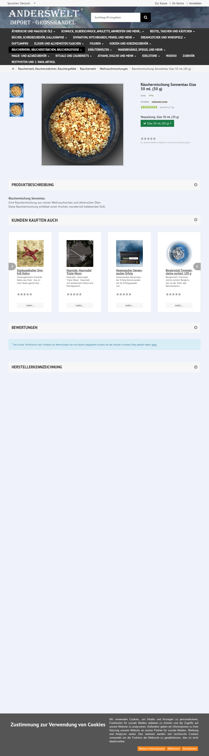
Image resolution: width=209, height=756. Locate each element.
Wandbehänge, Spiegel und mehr (140, 50)
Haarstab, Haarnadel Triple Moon (79, 272)
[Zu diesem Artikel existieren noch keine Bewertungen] (24, 295)
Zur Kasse (161, 3)
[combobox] (22, 3)
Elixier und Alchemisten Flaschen (58, 43)
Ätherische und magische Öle (32, 31)
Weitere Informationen (152, 748)
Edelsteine (150, 56)
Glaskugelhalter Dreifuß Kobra (30, 272)
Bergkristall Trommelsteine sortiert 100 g (179, 272)
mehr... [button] (30, 305)
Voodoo (171, 56)
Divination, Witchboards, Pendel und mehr (103, 37)
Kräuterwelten (99, 50)
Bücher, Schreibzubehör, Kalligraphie (38, 37)
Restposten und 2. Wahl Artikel (33, 62)
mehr (154, 344)
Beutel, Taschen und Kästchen (171, 31)
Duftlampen (20, 43)
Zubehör (189, 56)
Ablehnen (174, 748)
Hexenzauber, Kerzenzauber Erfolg (129, 272)
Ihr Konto (178, 3)
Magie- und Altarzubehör (29, 56)
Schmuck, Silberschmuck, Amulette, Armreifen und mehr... (101, 31)
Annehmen (190, 748)
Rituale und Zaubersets (73, 56)
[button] (104, 220)
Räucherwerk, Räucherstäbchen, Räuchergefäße (46, 50)
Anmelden (195, 3)
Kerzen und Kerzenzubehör (129, 43)
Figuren (95, 43)
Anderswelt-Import (159, 101)
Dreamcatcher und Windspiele (162, 37)
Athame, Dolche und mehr (116, 56)
